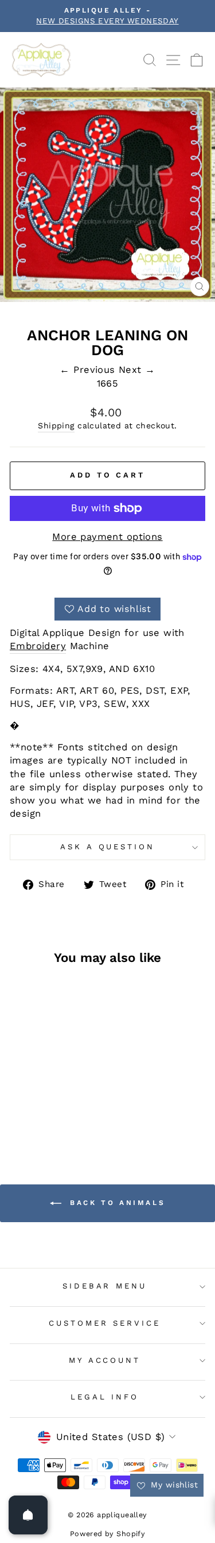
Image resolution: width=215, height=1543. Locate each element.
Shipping (56, 425)
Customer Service (105, 1323)
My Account (105, 1360)
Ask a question (107, 846)
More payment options (107, 536)
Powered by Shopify (107, 1533)
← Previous (89, 369)
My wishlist (173, 1484)
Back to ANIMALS (116, 1203)
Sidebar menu (104, 1286)
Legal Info (105, 1397)
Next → (137, 369)
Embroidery (38, 646)
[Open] (28, 1515)
